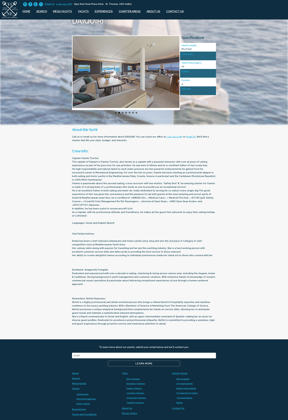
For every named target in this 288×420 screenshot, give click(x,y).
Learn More (144, 363)
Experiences (104, 11)
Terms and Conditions (84, 414)
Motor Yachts (83, 403)
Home (26, 11)
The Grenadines (184, 398)
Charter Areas (130, 11)
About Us (153, 11)
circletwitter (36, 4)
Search (41, 11)
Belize (179, 402)
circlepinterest (41, 4)
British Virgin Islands (186, 388)
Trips (125, 373)
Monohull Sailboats (86, 399)
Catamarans (82, 394)
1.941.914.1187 (64, 4)
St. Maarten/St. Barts (187, 393)
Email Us (49, 4)
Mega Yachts (62, 11)
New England (182, 379)
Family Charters (134, 388)
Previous (68, 73)
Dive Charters (133, 379)
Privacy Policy (129, 413)
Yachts (83, 11)
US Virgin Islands (184, 383)
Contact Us (175, 11)
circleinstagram (25, 4)
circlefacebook (30, 4)
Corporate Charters (136, 398)
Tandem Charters (135, 402)
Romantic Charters (135, 383)
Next (184, 73)
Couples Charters (135, 393)
